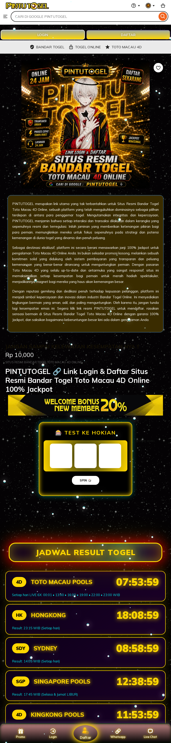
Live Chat (150, 737)
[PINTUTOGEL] (27, 9)
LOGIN (42, 34)
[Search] (162, 16)
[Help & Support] (135, 5)
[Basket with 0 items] (163, 5)
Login (53, 737)
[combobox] (84, 16)
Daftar (85, 737)
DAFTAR (128, 34)
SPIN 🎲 (86, 480)
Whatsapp (118, 737)
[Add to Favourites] (158, 67)
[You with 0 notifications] (150, 5)
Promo (20, 737)
